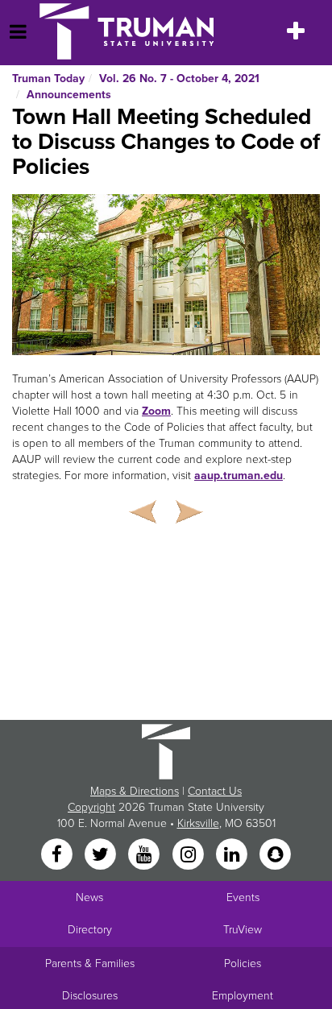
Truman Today (48, 78)
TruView (242, 930)
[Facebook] (58, 855)
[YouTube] (146, 855)
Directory (90, 930)
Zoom (156, 411)
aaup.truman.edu (238, 475)
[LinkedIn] (233, 855)
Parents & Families (90, 963)
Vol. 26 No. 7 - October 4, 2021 (179, 78)
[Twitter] (101, 855)
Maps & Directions (134, 791)
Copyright (91, 807)
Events (242, 897)
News (89, 897)
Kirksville (198, 823)
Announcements (69, 94)
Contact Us (215, 791)
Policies (242, 963)
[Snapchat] (275, 855)
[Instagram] (189, 855)
